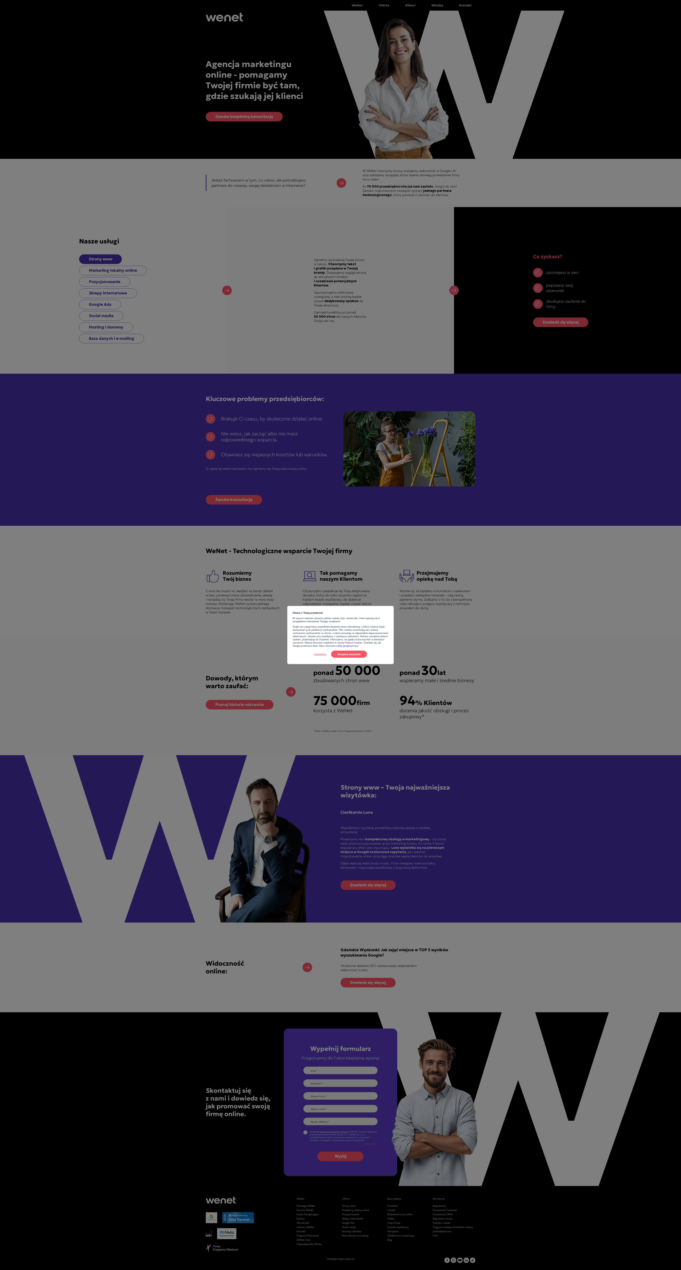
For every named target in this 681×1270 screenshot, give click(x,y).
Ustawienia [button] (320, 654)
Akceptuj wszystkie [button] (349, 654)
